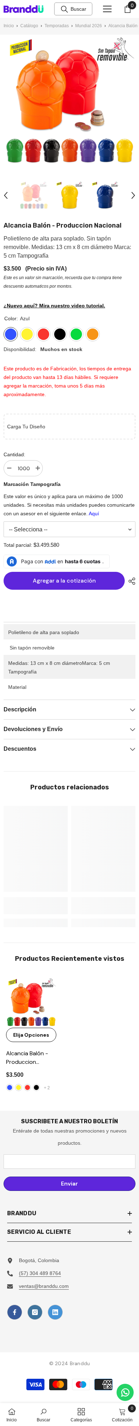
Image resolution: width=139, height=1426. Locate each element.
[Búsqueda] (64, 9)
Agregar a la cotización (62, 580)
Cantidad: (14, 454)
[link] (36, 905)
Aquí (94, 513)
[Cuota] (130, 581)
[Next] (133, 195)
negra (36, 1087)
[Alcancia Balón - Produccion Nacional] (31, 1002)
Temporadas (57, 25)
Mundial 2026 (88, 25)
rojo (27, 1087)
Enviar (69, 1183)
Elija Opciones (31, 1035)
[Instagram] (34, 1312)
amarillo (18, 1087)
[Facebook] (14, 1312)
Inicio (9, 25)
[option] (34, 195)
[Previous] (5, 195)
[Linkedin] (55, 1312)
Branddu (80, 1363)
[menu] (107, 9)
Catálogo (29, 25)
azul (9, 1087)
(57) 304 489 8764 (40, 1273)
